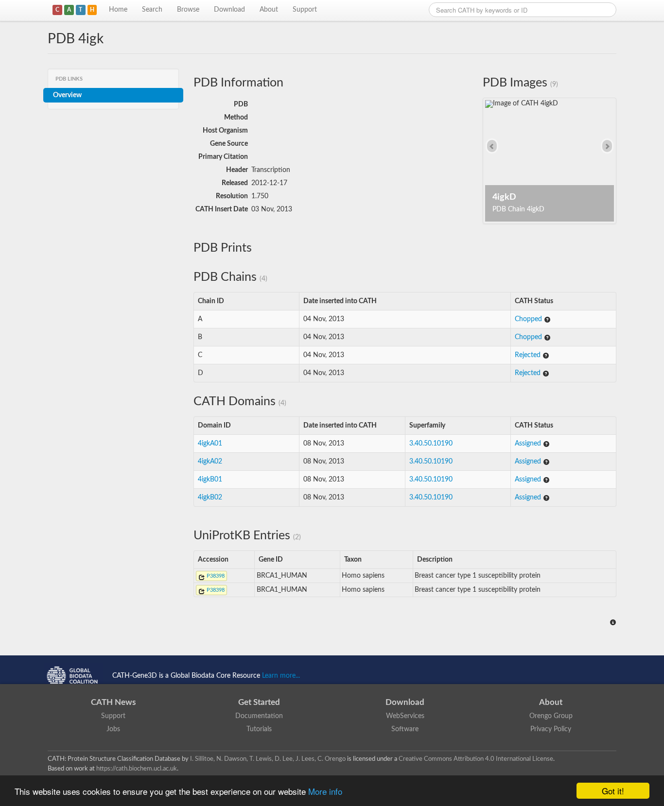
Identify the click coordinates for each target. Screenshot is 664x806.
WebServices (405, 716)
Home (118, 9)
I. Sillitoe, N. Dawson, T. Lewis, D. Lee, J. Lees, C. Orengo (268, 759)
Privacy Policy (550, 729)
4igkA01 (210, 443)
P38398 (215, 576)
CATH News (113, 702)
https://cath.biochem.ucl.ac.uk (136, 769)
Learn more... (281, 675)
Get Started (259, 702)
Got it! (613, 791)
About (269, 9)
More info (325, 791)
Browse (188, 9)
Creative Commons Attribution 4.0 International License (476, 759)
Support (305, 9)
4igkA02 (210, 461)
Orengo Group (551, 716)
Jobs (113, 729)
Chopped (529, 319)
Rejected (528, 355)
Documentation (259, 716)
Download (229, 9)
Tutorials (259, 729)
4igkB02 (210, 497)
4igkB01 (210, 479)
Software (405, 729)
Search (152, 9)
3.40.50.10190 (431, 443)
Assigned (529, 443)
